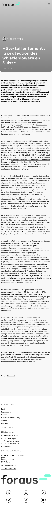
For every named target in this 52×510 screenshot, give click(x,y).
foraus (18, 125)
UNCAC (7, 231)
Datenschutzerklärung (10, 417)
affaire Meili (22, 129)
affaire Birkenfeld (9, 127)
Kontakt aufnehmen (11, 451)
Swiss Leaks (41, 125)
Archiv (4, 420)
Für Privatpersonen (12, 443)
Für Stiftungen (10, 439)
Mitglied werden (8, 432)
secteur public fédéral (35, 176)
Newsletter (6, 446)
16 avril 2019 (29, 162)
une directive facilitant (11, 166)
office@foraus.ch (8, 465)
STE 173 (22, 231)
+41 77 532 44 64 (8, 468)
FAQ (3, 409)
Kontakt (4, 423)
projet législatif (10, 215)
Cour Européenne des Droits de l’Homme (23, 192)
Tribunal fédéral (23, 190)
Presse (4, 415)
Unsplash (11, 376)
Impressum (6, 412)
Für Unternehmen (11, 441)
